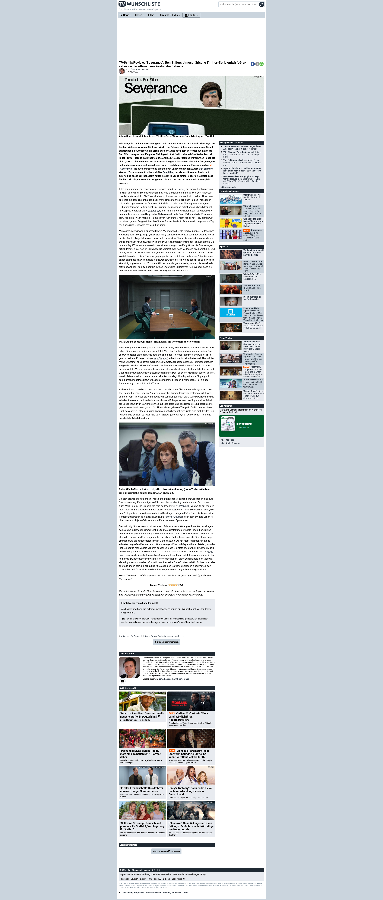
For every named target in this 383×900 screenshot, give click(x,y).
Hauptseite (139, 892)
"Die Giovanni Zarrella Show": (242, 154)
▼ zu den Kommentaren (166, 642)
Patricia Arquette (173, 516)
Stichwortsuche (153, 892)
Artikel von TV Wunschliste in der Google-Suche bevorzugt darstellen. (152, 636)
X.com (143, 879)
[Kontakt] (123, 681)
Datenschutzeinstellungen (186, 874)
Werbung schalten (150, 874)
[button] (253, 64)
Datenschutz (166, 874)
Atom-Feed (164, 879)
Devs (161, 679)
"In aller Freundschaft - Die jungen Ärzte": (242, 147)
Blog (203, 874)
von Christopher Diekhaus (137, 69)
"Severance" (126, 168)
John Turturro (160, 358)
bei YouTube (228, 440)
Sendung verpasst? (172, 892)
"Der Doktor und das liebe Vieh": (242, 162)
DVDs (185, 892)
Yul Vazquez (182, 506)
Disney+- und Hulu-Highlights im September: (241, 180)
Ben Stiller (168, 172)
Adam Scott (154, 210)
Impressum (125, 874)
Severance (184, 679)
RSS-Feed (153, 879)
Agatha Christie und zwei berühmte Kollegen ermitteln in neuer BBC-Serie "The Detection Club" (242, 170)
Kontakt (136, 874)
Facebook (124, 879)
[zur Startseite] (139, 3)
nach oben (127, 892)
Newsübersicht (229, 187)
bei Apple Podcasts (231, 443)
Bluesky (134, 879)
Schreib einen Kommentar (167, 851)
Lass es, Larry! (171, 679)
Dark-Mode (177, 879)
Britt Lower (178, 189)
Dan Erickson (206, 168)
